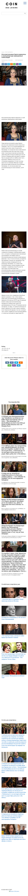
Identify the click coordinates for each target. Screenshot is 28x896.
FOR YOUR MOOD (19, 60)
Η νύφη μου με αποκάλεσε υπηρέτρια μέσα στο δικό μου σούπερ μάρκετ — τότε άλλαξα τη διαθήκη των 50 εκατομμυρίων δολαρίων (13, 477)
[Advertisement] (14, 33)
